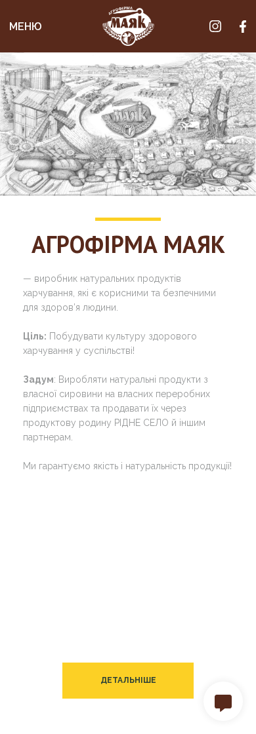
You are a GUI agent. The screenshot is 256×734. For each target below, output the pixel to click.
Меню (25, 26)
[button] (223, 701)
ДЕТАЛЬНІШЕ (128, 680)
